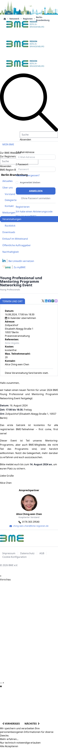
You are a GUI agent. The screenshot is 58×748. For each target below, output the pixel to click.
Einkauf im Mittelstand (15, 238)
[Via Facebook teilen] (49, 301)
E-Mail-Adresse (25, 152)
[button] (29, 102)
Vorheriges (12, 723)
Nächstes (31, 723)
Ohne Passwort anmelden (35, 198)
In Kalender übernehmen (22, 318)
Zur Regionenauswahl (12, 156)
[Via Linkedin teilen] (46, 301)
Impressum (8, 553)
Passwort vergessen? (28, 175)
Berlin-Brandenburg (43, 19)
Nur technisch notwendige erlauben (20, 742)
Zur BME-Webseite (10, 152)
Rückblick (10, 225)
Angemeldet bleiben (30, 182)
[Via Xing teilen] (52, 301)
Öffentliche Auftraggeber (16, 245)
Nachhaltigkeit (10, 251)
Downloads (8, 232)
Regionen (28, 18)
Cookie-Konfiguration (14, 557)
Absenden (25, 139)
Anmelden (36, 191)
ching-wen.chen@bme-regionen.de (30, 525)
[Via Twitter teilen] (43, 301)
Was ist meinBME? (26, 216)
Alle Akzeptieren (9, 746)
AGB (41, 553)
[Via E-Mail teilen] (56, 301)
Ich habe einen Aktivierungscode (34, 211)
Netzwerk (14, 18)
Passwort (22, 164)
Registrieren (23, 206)
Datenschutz (27, 553)
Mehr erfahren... (9, 739)
